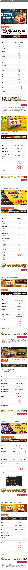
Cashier (9, 107)
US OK (23, 183)
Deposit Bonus (14, 182)
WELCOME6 (19, 166)
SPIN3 (21, 87)
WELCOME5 (17, 88)
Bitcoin (2, 107)
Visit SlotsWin (4, 27)
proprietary (18, 183)
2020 (2, 183)
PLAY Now (24, 104)
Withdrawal (2, 108)
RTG (13, 109)
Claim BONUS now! (22, 336)
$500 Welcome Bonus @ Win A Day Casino (10, 421)
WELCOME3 (17, 87)
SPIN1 (20, 109)
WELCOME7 (2, 185)
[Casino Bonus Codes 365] (7, 1)
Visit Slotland (4, 133)
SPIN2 (21, 86)
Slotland (2, 131)
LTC (15, 183)
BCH (3, 183)
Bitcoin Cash (8, 183)
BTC (10, 183)
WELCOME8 (19, 167)
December (4, 109)
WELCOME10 (5, 184)
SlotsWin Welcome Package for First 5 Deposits (11, 6)
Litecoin (14, 183)
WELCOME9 (19, 168)
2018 (2, 340)
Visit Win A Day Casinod (7, 208)
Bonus (6, 107)
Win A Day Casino (3, 206)
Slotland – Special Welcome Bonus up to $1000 (11, 502)
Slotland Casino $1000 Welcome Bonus (9, 277)
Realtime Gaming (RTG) (9, 109)
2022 (2, 109)
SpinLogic (4, 110)
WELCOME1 (14, 110)
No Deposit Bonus (17, 107)
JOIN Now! (24, 180)
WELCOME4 (25, 110)
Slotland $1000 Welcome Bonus (8, 345)
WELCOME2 (17, 86)
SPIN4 (25, 109)
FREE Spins (13, 107)
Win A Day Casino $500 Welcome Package (10, 188)
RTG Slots (15, 109)
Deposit (11, 107)
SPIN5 (21, 88)
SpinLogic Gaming (7, 110)
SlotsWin (3, 25)
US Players (11, 110)
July (12, 183)
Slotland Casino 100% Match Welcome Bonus (10, 114)
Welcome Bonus (22, 107)
